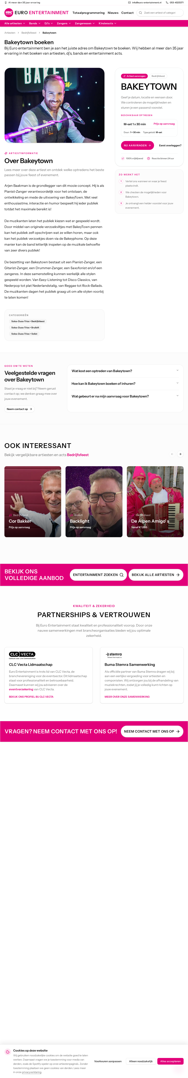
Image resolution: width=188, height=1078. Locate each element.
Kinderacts (106, 23)
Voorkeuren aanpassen (108, 1061)
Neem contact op (17, 409)
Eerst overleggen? (170, 145)
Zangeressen (83, 23)
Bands (33, 23)
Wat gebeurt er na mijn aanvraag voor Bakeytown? (110, 396)
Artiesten (9, 32)
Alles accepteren (170, 1061)
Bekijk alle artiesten (153, 575)
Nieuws (113, 13)
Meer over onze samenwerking (127, 696)
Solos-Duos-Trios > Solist (24, 333)
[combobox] (160, 12)
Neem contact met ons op (149, 731)
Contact (127, 13)
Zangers (62, 23)
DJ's (47, 23)
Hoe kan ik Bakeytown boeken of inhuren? (103, 384)
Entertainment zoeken (95, 575)
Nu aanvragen (135, 145)
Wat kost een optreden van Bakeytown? (102, 371)
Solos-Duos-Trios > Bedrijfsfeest (28, 321)
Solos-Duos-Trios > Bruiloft (25, 327)
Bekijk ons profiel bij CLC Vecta (31, 696)
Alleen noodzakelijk (141, 1061)
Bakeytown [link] (49, 32)
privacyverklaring (31, 1072)
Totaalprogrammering (89, 13)
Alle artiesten (13, 23)
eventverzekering (21, 689)
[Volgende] (180, 454)
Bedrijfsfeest (28, 32)
